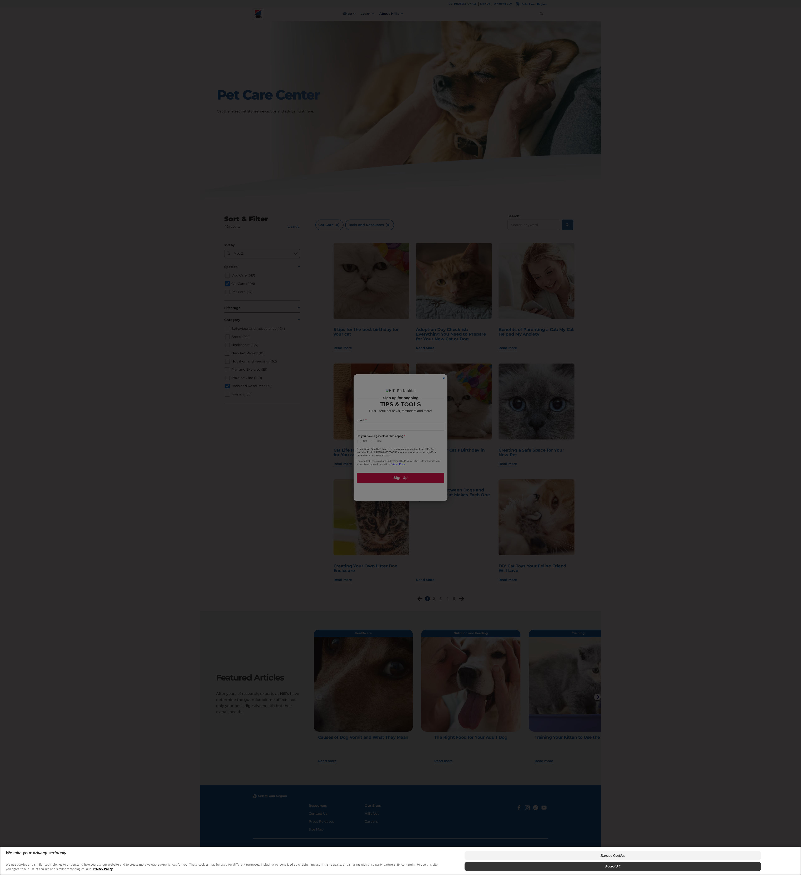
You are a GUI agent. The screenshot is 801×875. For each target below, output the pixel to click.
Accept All (612, 866)
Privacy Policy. (103, 869)
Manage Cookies (613, 855)
